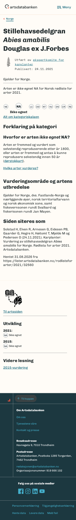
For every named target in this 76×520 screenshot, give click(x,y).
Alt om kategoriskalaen (21, 117)
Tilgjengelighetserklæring (58, 505)
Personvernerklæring (25, 505)
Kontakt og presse (27, 430)
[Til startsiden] (21, 7)
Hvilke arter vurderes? (20, 168)
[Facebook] (21, 491)
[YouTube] (42, 491)
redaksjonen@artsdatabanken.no (37, 466)
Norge (10, 18)
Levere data (36, 513)
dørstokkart (13, 161)
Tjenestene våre (26, 423)
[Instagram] (28, 491)
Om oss (21, 417)
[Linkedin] (35, 491)
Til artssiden (12, 311)
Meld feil (52, 513)
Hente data (19, 513)
